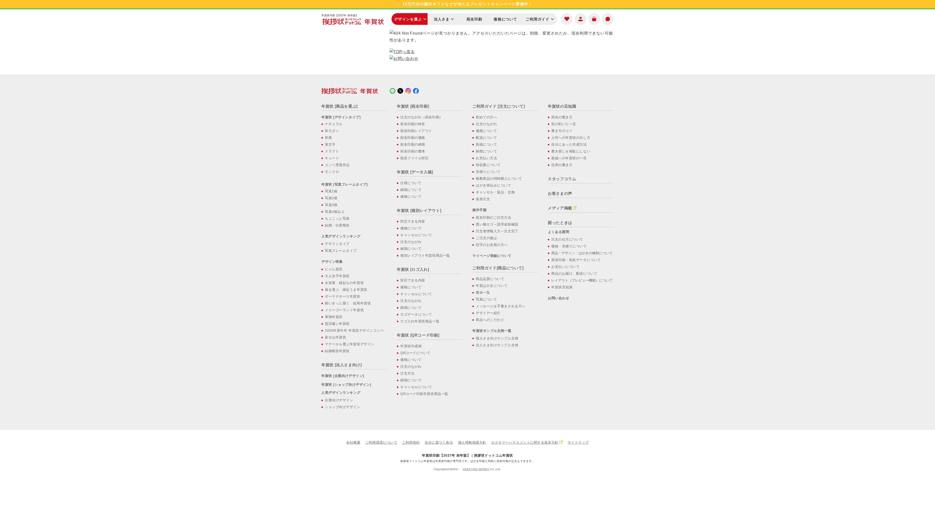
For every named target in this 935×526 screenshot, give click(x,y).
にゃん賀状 (334, 269)
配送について (486, 138)
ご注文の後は (486, 238)
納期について (410, 190)
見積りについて (488, 172)
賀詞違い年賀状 (337, 324)
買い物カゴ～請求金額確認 (497, 224)
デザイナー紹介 (488, 313)
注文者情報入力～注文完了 (497, 231)
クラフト (332, 151)
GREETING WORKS (476, 469)
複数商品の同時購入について (499, 178)
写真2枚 (331, 198)
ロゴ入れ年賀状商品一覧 (419, 321)
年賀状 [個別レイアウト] (419, 210)
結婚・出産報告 (337, 225)
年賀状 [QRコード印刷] (418, 335)
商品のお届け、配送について (574, 273)
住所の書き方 (561, 165)
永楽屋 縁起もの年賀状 (344, 283)
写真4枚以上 (335, 212)
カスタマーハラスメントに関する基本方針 (525, 442)
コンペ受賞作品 (337, 165)
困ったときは (560, 223)
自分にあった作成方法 (569, 144)
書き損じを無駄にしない (570, 151)
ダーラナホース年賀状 (342, 296)
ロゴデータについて (416, 314)
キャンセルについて (416, 235)
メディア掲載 (560, 208)
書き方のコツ (561, 131)
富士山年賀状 (335, 337)
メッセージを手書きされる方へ (500, 306)
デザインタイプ (337, 244)
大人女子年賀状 (337, 276)
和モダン (332, 131)
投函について (486, 144)
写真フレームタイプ (341, 251)
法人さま (442, 19)
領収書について (488, 165)
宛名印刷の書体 (412, 151)
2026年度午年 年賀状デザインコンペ (354, 330)
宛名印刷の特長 (412, 124)
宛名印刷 (474, 19)
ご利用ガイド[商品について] (498, 268)
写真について (486, 299)
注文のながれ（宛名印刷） (421, 117)
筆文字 (330, 144)
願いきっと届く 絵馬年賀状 (348, 303)
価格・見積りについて (569, 246)
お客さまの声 (560, 193)
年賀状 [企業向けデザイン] (342, 376)
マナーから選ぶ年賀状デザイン (349, 344)
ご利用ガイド (537, 19)
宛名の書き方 (561, 117)
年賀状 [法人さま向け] (341, 365)
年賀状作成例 (410, 346)
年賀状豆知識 (561, 287)
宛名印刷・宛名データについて (576, 260)
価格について (505, 19)
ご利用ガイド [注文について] (498, 106)
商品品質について (490, 279)
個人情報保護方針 (472, 442)
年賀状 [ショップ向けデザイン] (346, 384)
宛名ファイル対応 (414, 158)
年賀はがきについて (492, 286)
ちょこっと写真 (337, 218)
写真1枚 (331, 191)
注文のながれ (410, 242)
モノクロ (332, 172)
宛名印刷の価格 (412, 138)
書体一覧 (483, 292)
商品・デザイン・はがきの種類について (582, 253)
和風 (328, 138)
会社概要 (353, 442)
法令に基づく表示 (439, 442)
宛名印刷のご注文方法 (493, 217)
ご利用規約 (411, 442)
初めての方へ (486, 117)
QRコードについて (415, 353)
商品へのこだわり (490, 320)
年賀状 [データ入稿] (415, 172)
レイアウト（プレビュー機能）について (582, 280)
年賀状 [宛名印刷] (413, 106)
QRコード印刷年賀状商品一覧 (424, 394)
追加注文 (483, 199)
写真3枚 (331, 205)
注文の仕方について (567, 239)
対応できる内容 (412, 221)
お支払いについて (565, 267)
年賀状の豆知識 (562, 106)
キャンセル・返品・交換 (495, 192)
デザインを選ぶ (408, 19)
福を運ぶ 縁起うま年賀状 (346, 289)
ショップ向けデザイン (342, 407)
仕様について (410, 183)
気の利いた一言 (563, 124)
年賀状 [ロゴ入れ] (413, 269)
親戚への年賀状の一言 (569, 158)
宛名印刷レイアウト (416, 131)
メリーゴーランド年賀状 (344, 310)
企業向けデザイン (339, 400)
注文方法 (407, 373)
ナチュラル (334, 124)
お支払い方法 (486, 158)
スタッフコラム (562, 179)
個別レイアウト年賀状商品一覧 (425, 255)
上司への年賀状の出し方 (570, 138)
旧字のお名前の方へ (492, 245)
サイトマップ (578, 442)
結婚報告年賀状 (337, 351)
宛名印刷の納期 (412, 144)
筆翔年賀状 (334, 317)
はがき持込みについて (493, 185)
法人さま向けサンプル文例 (497, 345)
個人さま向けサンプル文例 (497, 338)
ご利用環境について (381, 442)
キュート (332, 158)
